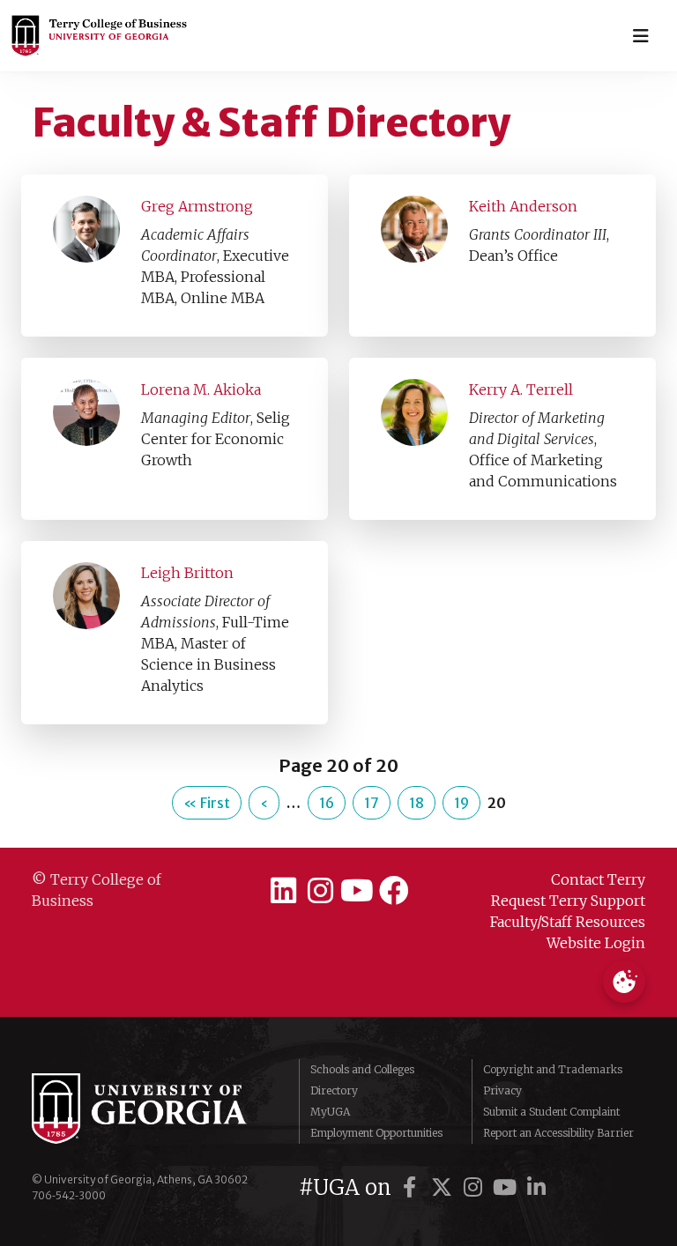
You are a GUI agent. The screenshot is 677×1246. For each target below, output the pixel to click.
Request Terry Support (568, 900)
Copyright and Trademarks (552, 1069)
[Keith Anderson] (414, 228)
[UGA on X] (444, 1187)
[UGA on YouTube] (508, 1187)
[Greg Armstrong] (86, 228)
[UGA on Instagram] (476, 1187)
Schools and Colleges (362, 1069)
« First (206, 803)
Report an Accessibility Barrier (558, 1132)
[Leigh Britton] (86, 595)
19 (461, 803)
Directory (334, 1090)
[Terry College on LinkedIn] (282, 890)
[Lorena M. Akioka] (86, 411)
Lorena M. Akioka (201, 389)
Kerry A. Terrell (521, 389)
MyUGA (330, 1111)
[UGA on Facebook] (412, 1187)
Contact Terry (598, 879)
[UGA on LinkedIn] (537, 1187)
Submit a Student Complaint (551, 1111)
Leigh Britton (187, 573)
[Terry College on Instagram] (319, 890)
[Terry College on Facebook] (394, 890)
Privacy (502, 1090)
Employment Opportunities (376, 1132)
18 (416, 803)
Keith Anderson (523, 206)
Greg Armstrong (197, 206)
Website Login (596, 943)
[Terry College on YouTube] (357, 890)
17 (371, 803)
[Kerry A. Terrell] (414, 411)
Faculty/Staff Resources (567, 922)
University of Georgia (152, 1108)
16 (326, 803)
